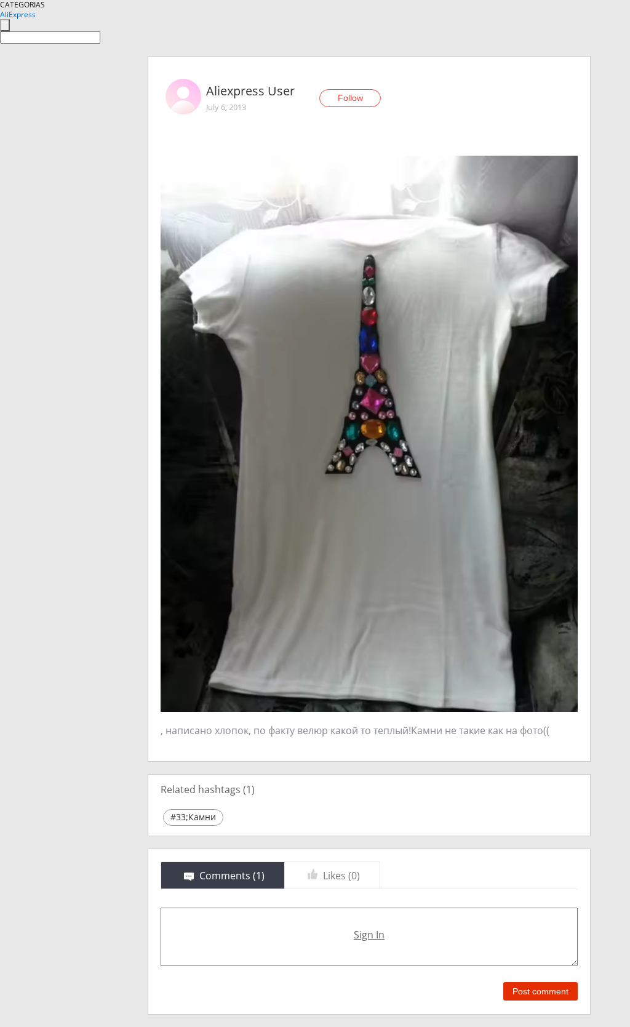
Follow (350, 98)
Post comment (540, 991)
